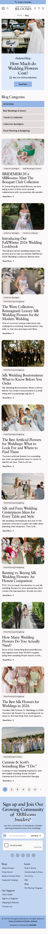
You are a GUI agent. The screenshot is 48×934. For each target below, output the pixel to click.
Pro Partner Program (34, 888)
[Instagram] (17, 855)
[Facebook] (12, 855)
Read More (7, 196)
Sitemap (34, 921)
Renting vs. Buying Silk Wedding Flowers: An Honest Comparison (19, 576)
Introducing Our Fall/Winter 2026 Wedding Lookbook (22, 242)
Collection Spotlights (13, 124)
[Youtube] (28, 855)
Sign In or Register (10, 898)
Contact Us (7, 906)
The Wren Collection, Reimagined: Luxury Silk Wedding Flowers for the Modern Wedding (20, 312)
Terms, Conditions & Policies (19, 921)
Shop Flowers (8, 868)
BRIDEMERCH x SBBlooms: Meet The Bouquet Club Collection (20, 178)
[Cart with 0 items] (43, 8)
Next (40, 789)
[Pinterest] (33, 855)
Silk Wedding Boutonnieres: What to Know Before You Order (22, 379)
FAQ (26, 880)
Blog (26, 884)
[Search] (8, 8)
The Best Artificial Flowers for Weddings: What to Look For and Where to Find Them (21, 445)
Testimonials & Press (34, 872)
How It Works (30, 868)
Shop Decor (7, 872)
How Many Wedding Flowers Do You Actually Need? (21, 641)
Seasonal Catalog (10, 880)
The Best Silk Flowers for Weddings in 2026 (20, 703)
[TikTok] (23, 855)
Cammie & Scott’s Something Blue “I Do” (19, 764)
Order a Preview (24, 2)
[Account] (35, 8)
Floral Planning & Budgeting (16, 130)
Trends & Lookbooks (13, 117)
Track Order (7, 894)
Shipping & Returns (10, 902)
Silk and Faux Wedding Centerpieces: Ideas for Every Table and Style (19, 512)
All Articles (8, 104)
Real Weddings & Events (14, 110)
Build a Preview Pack (11, 876)
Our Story (29, 876)
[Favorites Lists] (39, 8)
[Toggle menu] (3, 8)
